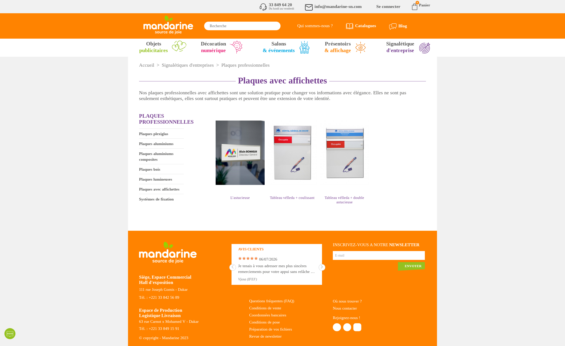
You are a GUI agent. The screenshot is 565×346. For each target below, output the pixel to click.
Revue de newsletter (265, 336)
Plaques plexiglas (153, 134)
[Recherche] (276, 26)
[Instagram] (357, 327)
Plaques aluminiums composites (156, 156)
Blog (402, 25)
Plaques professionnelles (166, 119)
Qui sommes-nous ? (315, 25)
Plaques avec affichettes (159, 189)
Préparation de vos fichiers (270, 329)
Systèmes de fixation (156, 199)
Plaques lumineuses (155, 179)
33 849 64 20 (280, 4)
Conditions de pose (264, 322)
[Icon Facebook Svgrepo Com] (337, 327)
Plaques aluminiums (156, 144)
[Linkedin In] (347, 327)
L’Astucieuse (240, 198)
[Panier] (411, 6)
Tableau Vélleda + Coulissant (292, 198)
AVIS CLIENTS (251, 249)
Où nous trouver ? (347, 301)
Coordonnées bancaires (267, 315)
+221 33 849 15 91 (164, 328)
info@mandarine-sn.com (338, 6)
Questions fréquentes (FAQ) (271, 301)
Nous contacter (345, 308)
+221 (153, 297)
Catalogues (365, 25)
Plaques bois (149, 169)
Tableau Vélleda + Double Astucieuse (344, 200)
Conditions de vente (265, 308)
